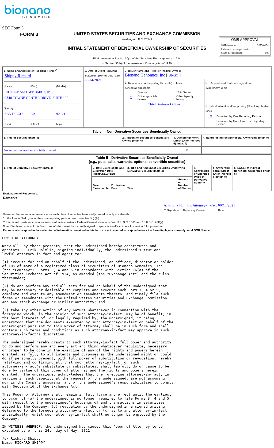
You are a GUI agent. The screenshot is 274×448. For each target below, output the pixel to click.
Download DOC (249, 12)
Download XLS (262, 12)
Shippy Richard (18, 76)
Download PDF (255, 12)
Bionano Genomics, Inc (145, 75)
